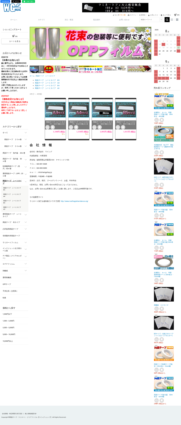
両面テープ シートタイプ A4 (47, 83)
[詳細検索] (161, 19)
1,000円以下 (7, 314)
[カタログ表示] (177, 20)
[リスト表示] (172, 20)
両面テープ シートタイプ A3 (47, 88)
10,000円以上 (8, 341)
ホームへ (13, 20)
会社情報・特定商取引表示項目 (12, 414)
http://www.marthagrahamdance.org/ (74, 201)
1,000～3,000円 (8, 321)
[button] (33, 50)
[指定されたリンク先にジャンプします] (90, 59)
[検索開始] (167, 19)
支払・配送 (69, 20)
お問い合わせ (124, 20)
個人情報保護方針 (31, 414)
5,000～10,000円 (9, 334)
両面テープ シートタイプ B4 (47, 86)
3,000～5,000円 (8, 328)
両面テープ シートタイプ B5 (47, 80)
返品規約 (96, 20)
